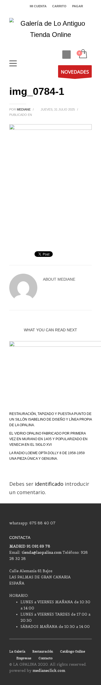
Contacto (45, 658)
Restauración (42, 651)
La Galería (17, 651)
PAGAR (77, 6)
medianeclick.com (49, 670)
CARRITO (59, 6)
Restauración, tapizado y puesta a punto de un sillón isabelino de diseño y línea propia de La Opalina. (50, 419)
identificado (50, 483)
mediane (24, 109)
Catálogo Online (72, 651)
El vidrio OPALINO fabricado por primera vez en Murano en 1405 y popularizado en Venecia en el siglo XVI (48, 439)
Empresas (23, 658)
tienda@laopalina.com (41, 552)
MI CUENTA (38, 6)
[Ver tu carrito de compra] (82, 54)
